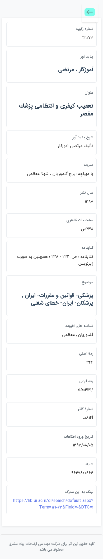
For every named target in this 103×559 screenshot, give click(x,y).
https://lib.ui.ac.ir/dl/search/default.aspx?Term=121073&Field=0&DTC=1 (53, 504)
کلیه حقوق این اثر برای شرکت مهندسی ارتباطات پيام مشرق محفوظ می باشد (51, 546)
